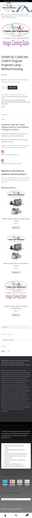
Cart (24, 514)
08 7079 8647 (7, 1)
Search (16, 515)
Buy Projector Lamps (12, 14)
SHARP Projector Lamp (13, 102)
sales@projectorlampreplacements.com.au (20, 1)
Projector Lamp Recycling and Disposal (14, 466)
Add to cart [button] (16, 227)
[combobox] (16, 340)
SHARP (3, 107)
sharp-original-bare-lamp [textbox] (15, 340)
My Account (5, 515)
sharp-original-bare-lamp (7, 16)
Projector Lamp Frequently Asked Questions (16, 454)
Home (4, 14)
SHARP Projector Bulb (9, 100)
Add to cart (12, 87)
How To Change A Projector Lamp (10, 154)
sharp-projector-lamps (23, 14)
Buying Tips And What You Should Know (11, 163)
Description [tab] (4, 114)
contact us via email (22, 178)
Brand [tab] (2, 119)
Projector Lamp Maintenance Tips (13, 464)
